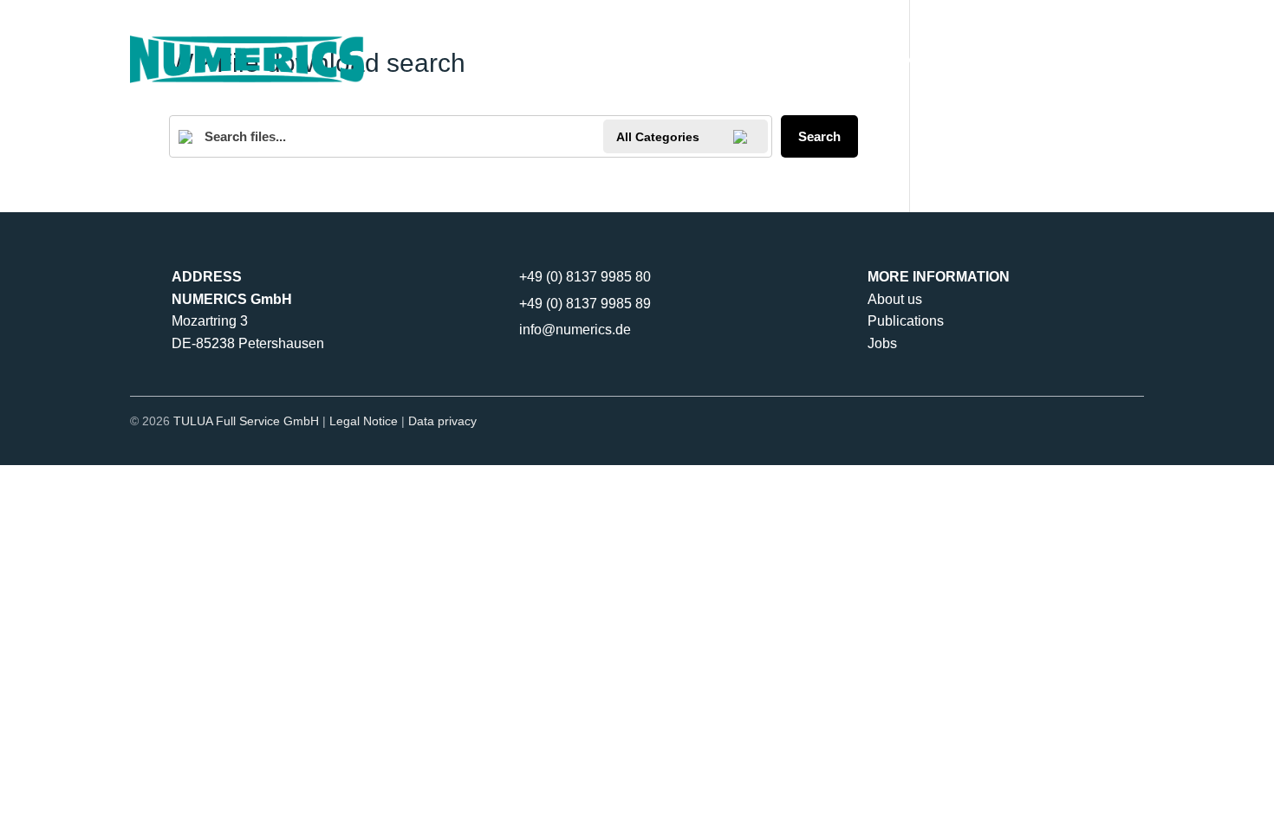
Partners (841, 58)
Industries (942, 58)
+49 (585, 276)
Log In (1119, 58)
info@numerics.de (575, 329)
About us (895, 299)
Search (819, 136)
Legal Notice (363, 421)
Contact (1040, 58)
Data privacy (442, 421)
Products (615, 58)
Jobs (882, 343)
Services (728, 58)
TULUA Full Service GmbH (246, 421)
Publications (906, 321)
